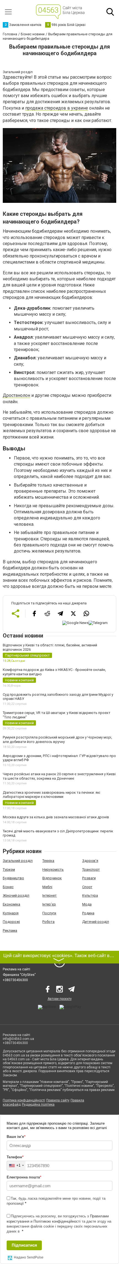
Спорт (87, 887)
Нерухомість (53, 869)
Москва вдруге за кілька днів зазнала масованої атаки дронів (56, 817)
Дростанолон (16, 395)
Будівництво (13, 878)
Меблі (47, 887)
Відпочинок (52, 878)
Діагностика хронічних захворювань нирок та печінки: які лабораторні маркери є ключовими (51, 794)
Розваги (89, 878)
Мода (87, 904)
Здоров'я (90, 861)
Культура (90, 895)
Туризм (9, 869)
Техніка (48, 861)
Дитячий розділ (95, 922)
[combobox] (16, 1165)
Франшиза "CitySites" (19, 975)
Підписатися (24, 1245)
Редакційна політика (38, 1104)
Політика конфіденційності (24, 1100)
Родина (88, 913)
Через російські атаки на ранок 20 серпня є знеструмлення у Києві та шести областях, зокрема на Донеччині (59, 776)
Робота (48, 922)
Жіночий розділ (16, 895)
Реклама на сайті (16, 969)
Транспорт (91, 869)
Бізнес (8, 887)
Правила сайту (57, 1100)
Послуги (49, 913)
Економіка (11, 904)
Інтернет (49, 895)
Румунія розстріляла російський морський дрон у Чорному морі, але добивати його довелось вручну (57, 739)
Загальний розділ (18, 861)
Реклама (10, 930)
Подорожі (11, 922)
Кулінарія (11, 913)
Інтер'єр (49, 904)
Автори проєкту (60, 999)
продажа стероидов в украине (56, 108)
